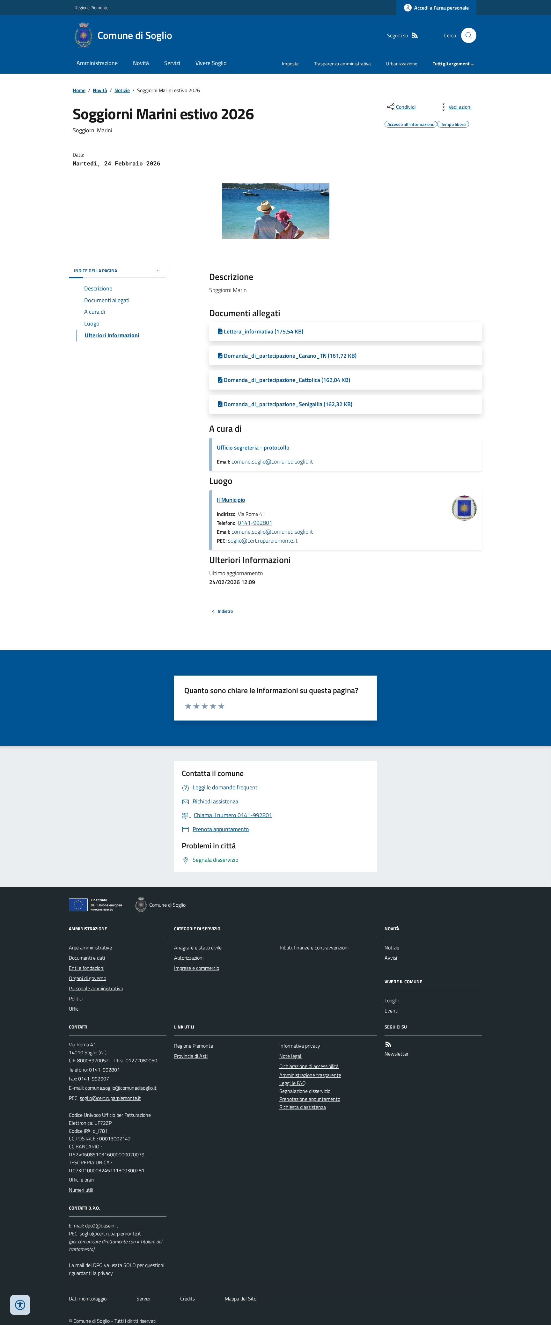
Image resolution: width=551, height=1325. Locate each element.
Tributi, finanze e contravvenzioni (314, 947)
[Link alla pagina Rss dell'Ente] (388, 1045)
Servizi (172, 63)
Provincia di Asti (191, 1056)
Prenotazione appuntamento (309, 1099)
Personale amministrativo (96, 988)
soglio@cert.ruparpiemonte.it (263, 540)
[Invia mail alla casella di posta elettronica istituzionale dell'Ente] (121, 1088)
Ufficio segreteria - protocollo (253, 447)
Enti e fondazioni (86, 968)
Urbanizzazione (401, 63)
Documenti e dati (87, 958)
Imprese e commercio (196, 968)
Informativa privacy (299, 1046)
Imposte (290, 63)
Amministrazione (97, 63)
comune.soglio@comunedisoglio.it (272, 461)
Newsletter (396, 1054)
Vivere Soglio (211, 63)
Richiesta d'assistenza (302, 1107)
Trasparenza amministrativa (342, 63)
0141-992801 (255, 522)
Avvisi (391, 958)
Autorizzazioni (188, 958)
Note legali (290, 1056)
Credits (187, 1298)
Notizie (122, 90)
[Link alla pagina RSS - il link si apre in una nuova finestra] (415, 36)
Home (79, 90)
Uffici (74, 1009)
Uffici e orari (81, 1179)
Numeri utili (81, 1190)
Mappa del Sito (240, 1298)
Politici (76, 998)
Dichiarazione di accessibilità (309, 1066)
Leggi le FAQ (292, 1083)
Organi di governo (87, 978)
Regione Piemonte (91, 7)
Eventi (391, 1010)
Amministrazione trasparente (310, 1075)
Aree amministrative (90, 947)
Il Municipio (231, 499)
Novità (141, 63)
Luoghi (392, 1000)
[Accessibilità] (20, 1305)
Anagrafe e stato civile (198, 947)
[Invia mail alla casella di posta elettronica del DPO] (101, 1226)
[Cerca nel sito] (466, 35)
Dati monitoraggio (88, 1298)
